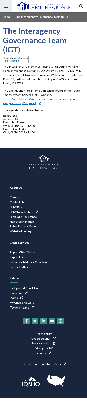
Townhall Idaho (19, 307)
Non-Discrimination (22, 221)
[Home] (43, 6)
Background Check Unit (25, 288)
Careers (15, 197)
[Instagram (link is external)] (60, 321)
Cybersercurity (40, 338)
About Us (16, 187)
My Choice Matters (22, 302)
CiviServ (56, 364)
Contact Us (17, 202)
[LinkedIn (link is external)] (43, 321)
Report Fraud (18, 257)
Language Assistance (23, 216)
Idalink (14, 297)
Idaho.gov (16, 293)
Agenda (8, 119)
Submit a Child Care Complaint (29, 262)
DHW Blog (16, 207)
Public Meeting (11, 60)
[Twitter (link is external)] (35, 321)
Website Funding (20, 231)
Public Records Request (25, 226)
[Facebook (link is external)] (26, 321)
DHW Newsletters (21, 212)
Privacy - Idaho (41, 343)
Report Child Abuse (22, 252)
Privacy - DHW (43, 348)
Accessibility (44, 333)
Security (41, 353)
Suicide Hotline (19, 267)
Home (7, 16)
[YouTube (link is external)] (52, 321)
